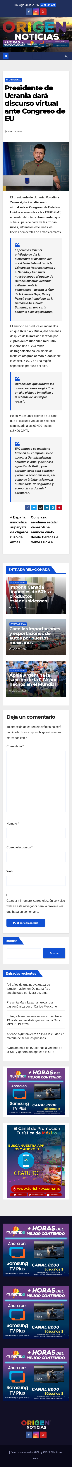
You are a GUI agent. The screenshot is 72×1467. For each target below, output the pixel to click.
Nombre (12, 823)
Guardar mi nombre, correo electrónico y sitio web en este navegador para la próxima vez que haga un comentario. (35, 906)
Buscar (11, 941)
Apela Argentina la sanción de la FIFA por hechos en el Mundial (33, 679)
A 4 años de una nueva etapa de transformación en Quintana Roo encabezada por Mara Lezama (28, 988)
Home (35, 1458)
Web (9, 871)
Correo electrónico (19, 847)
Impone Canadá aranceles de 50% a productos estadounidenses (30, 594)
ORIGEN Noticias (52, 1452)
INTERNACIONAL (13, 80)
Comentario (15, 746)
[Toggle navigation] (37, 56)
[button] (66, 56)
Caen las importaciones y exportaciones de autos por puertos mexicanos (34, 635)
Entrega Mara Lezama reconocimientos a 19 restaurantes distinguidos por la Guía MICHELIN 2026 (34, 1020)
